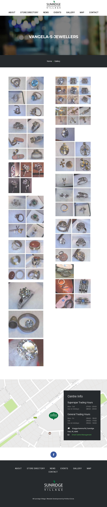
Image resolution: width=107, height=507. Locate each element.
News (46, 12)
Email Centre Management (81, 435)
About (12, 12)
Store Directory (29, 12)
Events (57, 12)
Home (49, 61)
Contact (94, 12)
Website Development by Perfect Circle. (60, 499)
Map (82, 12)
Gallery (70, 12)
